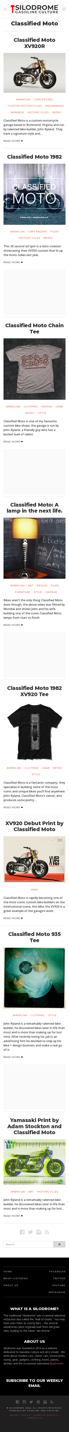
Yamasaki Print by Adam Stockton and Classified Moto (34, 1126)
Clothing (31, 406)
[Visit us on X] (30, 1232)
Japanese (17, 112)
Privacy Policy (20, 1415)
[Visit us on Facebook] (22, 1232)
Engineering (55, 105)
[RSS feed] (5, 9)
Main (34, 889)
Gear (59, 406)
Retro (57, 112)
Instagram (57, 1292)
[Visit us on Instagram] (38, 1232)
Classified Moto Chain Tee (34, 328)
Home (7, 1271)
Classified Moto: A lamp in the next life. (34, 508)
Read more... (57, 1363)
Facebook (57, 1271)
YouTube (59, 1285)
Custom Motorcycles (25, 105)
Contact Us (34, 1418)
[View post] (34, 72)
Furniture (22, 592)
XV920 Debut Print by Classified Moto (34, 826)
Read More (12, 140)
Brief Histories (15, 1278)
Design (47, 406)
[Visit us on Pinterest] (38, 1402)
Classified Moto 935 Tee (34, 937)
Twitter (59, 1278)
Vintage (51, 592)
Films (55, 231)
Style (42, 412)
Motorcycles (38, 112)
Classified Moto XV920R (34, 43)
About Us (10, 1285)
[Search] (59, 1244)
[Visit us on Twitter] (31, 1402)
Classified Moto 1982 (34, 157)
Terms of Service (45, 1415)
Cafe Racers (43, 99)
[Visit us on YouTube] (24, 1402)
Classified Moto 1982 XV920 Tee (34, 691)
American (23, 99)
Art (30, 585)
